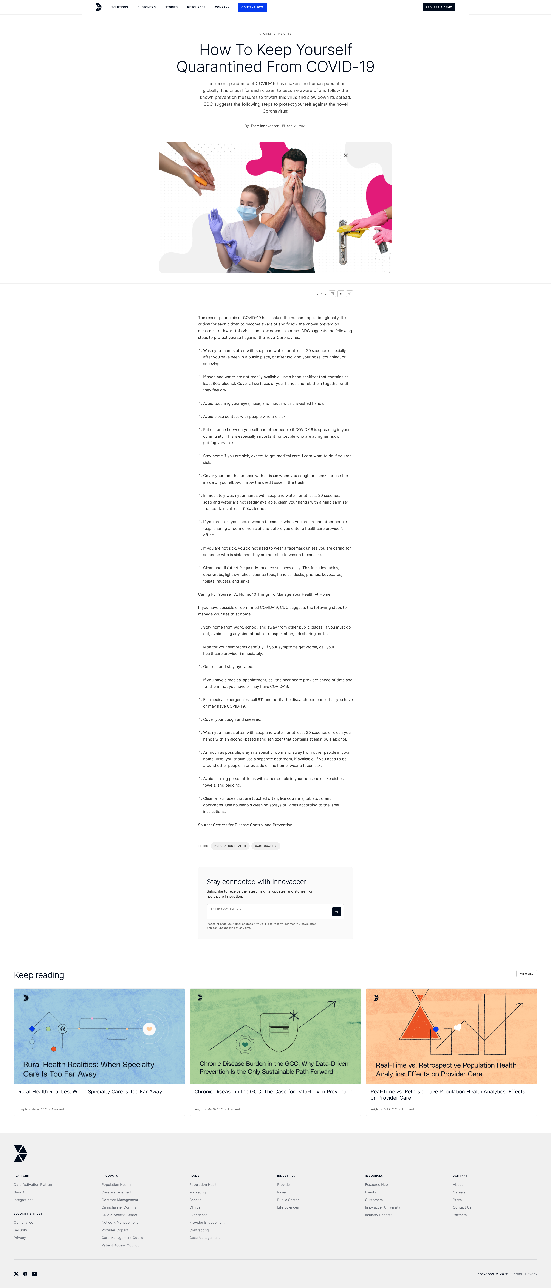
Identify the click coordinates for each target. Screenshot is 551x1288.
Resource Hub (376, 1185)
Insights (285, 33)
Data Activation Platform (34, 1185)
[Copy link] (349, 293)
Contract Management (120, 1200)
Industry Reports (378, 1215)
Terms (517, 1274)
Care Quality (266, 846)
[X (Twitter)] (16, 1274)
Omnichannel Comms (119, 1207)
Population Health (230, 846)
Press (457, 1200)
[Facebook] (25, 1274)
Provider (284, 1185)
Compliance (23, 1222)
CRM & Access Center (119, 1215)
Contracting (199, 1230)
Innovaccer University (382, 1207)
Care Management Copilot (123, 1238)
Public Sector (288, 1200)
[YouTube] (35, 1274)
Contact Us (462, 1207)
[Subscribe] (336, 911)
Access (195, 1200)
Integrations (23, 1200)
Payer (281, 1192)
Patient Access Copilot (120, 1245)
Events (370, 1192)
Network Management (120, 1222)
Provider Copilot (115, 1230)
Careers (459, 1192)
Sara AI (19, 1192)
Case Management (204, 1238)
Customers (374, 1200)
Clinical (195, 1207)
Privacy (20, 1238)
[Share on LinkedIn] (332, 293)
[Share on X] (340, 293)
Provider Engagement (207, 1222)
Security (20, 1230)
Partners (460, 1215)
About (458, 1185)
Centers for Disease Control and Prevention (253, 825)
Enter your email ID (226, 908)
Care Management (117, 1192)
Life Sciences (288, 1207)
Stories (171, 7)
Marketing (197, 1192)
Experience (198, 1215)
